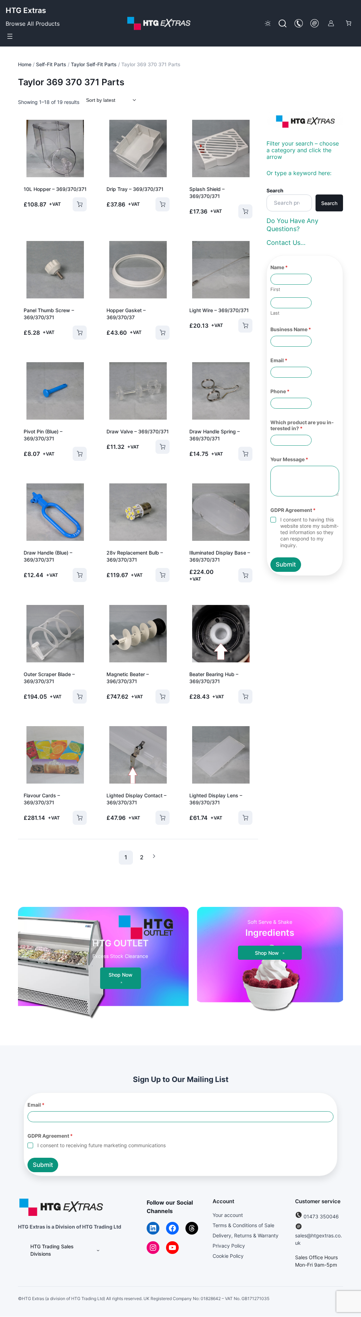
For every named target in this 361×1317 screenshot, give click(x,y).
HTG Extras (26, 10)
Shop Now (121, 975)
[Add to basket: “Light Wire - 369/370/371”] (240, 326)
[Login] (331, 23)
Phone (279, 391)
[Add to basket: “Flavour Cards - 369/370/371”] (75, 818)
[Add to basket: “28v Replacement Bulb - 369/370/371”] (158, 575)
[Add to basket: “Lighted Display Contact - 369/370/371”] (158, 818)
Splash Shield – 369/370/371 (207, 192)
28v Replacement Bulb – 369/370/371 (134, 556)
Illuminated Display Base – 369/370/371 (219, 556)
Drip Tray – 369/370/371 (135, 189)
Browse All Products (33, 23)
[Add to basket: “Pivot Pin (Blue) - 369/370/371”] (75, 454)
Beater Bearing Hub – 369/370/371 (213, 677)
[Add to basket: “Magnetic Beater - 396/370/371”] (158, 697)
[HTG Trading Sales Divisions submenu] (98, 1250)
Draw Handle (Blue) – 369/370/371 (48, 556)
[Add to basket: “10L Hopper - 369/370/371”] (75, 204)
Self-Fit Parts (51, 64)
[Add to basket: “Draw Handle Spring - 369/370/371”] (240, 454)
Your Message (289, 459)
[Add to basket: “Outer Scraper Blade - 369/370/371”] (75, 697)
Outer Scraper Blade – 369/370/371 (49, 677)
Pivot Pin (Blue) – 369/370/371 (43, 434)
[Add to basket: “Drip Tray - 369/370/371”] (158, 204)
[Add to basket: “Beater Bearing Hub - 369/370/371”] (240, 697)
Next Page (154, 856)
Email (278, 360)
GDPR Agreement (293, 510)
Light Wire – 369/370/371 (219, 310)
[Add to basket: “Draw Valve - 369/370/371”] (158, 447)
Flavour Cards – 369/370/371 (42, 798)
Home (24, 64)
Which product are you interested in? (302, 425)
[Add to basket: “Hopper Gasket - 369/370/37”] (158, 333)
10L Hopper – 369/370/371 (55, 189)
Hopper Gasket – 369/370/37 (126, 313)
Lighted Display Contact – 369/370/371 (136, 798)
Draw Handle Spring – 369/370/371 (214, 434)
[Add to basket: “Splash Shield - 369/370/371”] (240, 211)
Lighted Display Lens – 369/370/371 (215, 798)
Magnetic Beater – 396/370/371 (127, 677)
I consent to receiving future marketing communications (101, 1146)
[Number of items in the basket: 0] (348, 23)
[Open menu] (10, 36)
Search (275, 190)
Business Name (290, 329)
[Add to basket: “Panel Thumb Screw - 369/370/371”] (75, 333)
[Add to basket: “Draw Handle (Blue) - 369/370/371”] (75, 575)
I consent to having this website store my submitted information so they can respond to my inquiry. (309, 532)
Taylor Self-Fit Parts (94, 64)
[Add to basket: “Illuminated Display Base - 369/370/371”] (240, 575)
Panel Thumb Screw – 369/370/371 (49, 313)
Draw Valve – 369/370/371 (137, 431)
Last (275, 313)
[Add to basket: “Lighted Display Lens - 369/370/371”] (240, 818)
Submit (286, 564)
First (275, 289)
